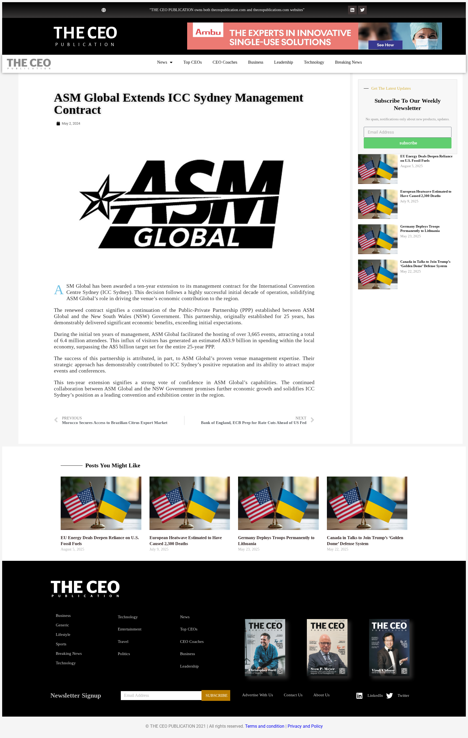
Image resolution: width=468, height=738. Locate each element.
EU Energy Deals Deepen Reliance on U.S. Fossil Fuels (426, 158)
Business (255, 62)
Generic (62, 625)
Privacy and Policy (305, 726)
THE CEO (85, 33)
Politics (124, 654)
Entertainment (129, 629)
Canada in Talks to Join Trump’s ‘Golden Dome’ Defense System (425, 264)
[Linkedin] (352, 10)
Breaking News (348, 62)
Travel (123, 641)
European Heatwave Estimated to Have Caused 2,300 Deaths (425, 193)
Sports (61, 644)
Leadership (283, 62)
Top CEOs (192, 62)
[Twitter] (362, 10)
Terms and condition (264, 726)
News (162, 62)
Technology (314, 62)
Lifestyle (63, 634)
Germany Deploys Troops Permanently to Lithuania (420, 228)
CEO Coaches (225, 62)
